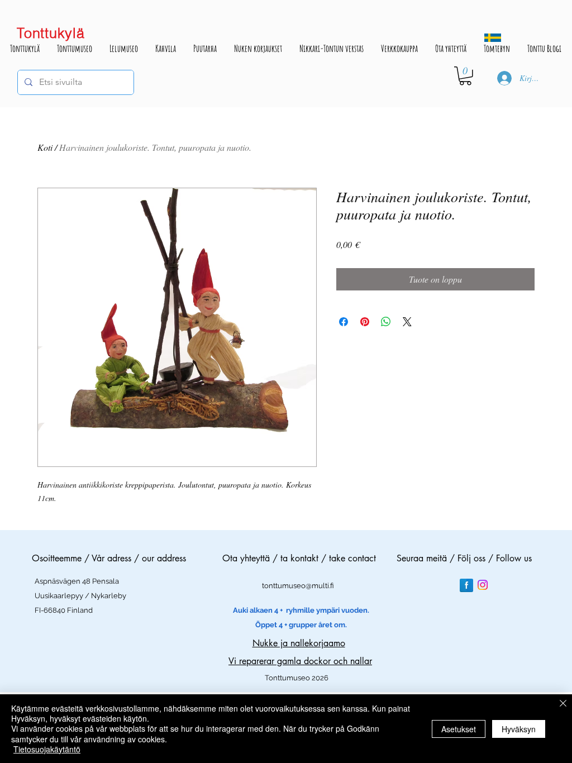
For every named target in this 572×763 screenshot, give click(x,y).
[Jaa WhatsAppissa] (386, 321)
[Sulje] (563, 704)
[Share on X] (407, 321)
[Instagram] (482, 585)
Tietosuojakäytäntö (46, 749)
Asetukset (458, 729)
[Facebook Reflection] (466, 585)
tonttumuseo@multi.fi (298, 585)
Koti (45, 147)
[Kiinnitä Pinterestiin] (364, 321)
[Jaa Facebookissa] (343, 321)
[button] (465, 75)
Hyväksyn (519, 729)
